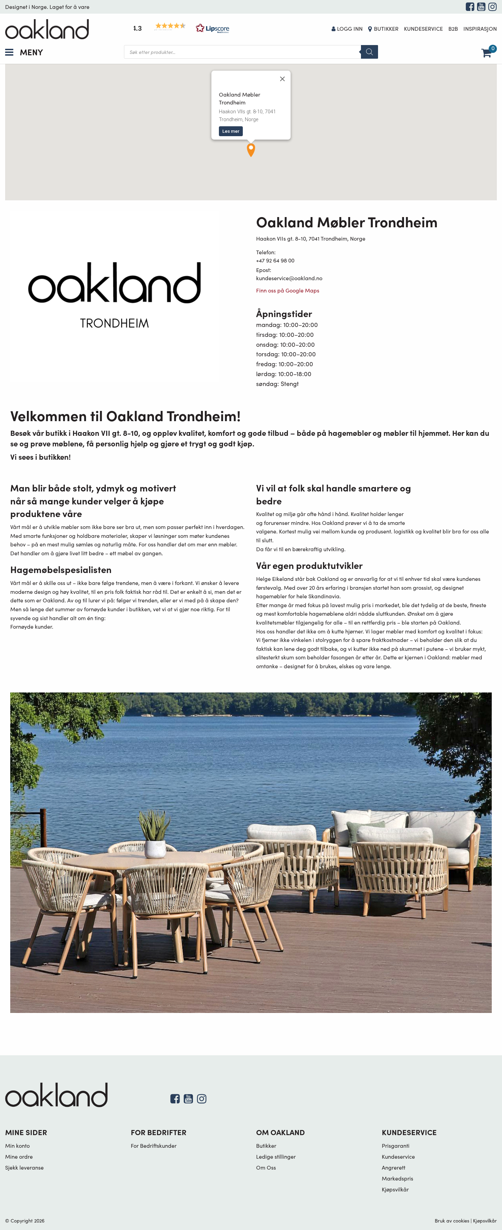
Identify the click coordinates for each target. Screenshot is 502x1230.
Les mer (230, 131)
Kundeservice (423, 28)
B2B (453, 28)
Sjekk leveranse (24, 1167)
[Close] (282, 79)
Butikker (386, 28)
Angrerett (393, 1167)
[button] (179, 28)
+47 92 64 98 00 (275, 260)
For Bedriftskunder (154, 1145)
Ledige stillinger (276, 1156)
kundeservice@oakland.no (289, 278)
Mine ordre (19, 1156)
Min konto (17, 1145)
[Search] (369, 52)
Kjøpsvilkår (395, 1189)
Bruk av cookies (452, 1220)
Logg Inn (350, 28)
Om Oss (266, 1167)
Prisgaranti (395, 1145)
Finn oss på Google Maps (287, 290)
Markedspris (397, 1178)
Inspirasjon (480, 28)
